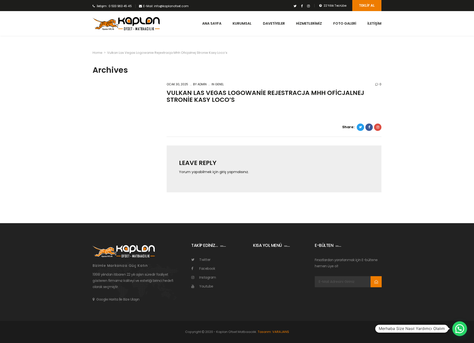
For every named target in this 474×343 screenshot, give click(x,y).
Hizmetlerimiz (309, 23)
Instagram (207, 277)
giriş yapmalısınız (233, 171)
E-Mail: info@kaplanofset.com (166, 6)
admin (202, 84)
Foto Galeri (344, 23)
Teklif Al (367, 5)
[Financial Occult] (124, 250)
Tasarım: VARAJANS (273, 331)
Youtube (206, 286)
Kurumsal (242, 23)
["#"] (295, 6)
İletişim (374, 23)
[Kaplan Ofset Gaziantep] (126, 24)
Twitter (205, 259)
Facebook (207, 268)
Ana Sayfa (211, 23)
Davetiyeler (274, 23)
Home (97, 52)
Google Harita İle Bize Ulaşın (117, 299)
